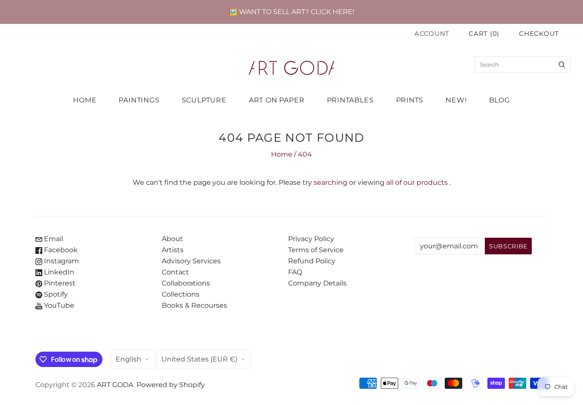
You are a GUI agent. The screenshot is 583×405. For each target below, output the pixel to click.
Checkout (539, 34)
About (172, 239)
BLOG (499, 100)
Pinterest (59, 283)
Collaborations (186, 283)
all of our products (417, 182)
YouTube (58, 305)
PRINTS (410, 100)
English (128, 359)
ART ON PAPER (277, 100)
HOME (84, 100)
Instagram (60, 261)
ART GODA (115, 385)
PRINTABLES (350, 100)
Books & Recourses (194, 305)
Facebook (60, 250)
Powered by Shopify (171, 385)
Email (52, 239)
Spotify (55, 294)
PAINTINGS (139, 100)
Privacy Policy (311, 239)
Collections (180, 294)
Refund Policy (311, 261)
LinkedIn (58, 272)
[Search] (562, 64)
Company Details (317, 283)
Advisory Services (191, 261)
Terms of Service (316, 250)
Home (281, 154)
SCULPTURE (204, 100)
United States (199, 359)
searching (330, 182)
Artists (173, 250)
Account (431, 34)
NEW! (456, 100)
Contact (175, 272)
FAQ (295, 272)
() (484, 34)
